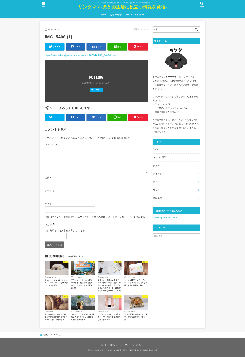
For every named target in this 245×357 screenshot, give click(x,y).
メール (50, 190)
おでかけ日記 (159, 157)
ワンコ (156, 190)
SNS (155, 149)
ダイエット (158, 174)
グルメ (156, 165)
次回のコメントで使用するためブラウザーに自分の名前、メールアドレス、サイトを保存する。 (97, 217)
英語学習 (157, 198)
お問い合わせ (116, 15)
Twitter (98, 90)
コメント (51, 144)
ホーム (104, 15)
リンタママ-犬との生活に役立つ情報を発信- (122, 6)
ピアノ (156, 182)
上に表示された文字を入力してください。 (67, 230)
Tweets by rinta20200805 (165, 217)
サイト (48, 204)
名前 (48, 177)
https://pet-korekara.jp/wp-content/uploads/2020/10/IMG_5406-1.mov (80, 55)
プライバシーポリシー (134, 15)
